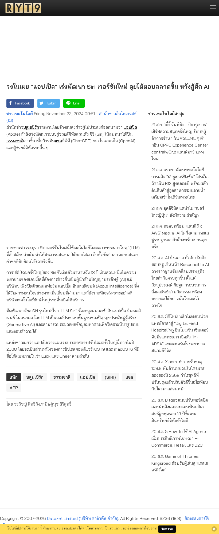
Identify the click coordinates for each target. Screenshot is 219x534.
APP (14, 387)
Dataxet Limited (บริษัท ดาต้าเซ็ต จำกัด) (82, 518)
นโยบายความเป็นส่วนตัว (102, 528)
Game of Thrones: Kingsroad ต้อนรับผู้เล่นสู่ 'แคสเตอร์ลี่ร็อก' (179, 463)
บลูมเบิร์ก (31, 127)
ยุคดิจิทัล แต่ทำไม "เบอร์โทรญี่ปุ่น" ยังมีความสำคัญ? (177, 211)
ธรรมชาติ (14, 140)
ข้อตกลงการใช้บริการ (142, 528)
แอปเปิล (130, 127)
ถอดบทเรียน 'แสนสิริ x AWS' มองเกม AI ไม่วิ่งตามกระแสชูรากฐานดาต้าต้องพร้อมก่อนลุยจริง (180, 236)
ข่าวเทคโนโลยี (19, 113)
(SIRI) (110, 377)
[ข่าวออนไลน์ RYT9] (21, 8)
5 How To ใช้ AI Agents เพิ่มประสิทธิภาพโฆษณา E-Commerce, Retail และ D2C (179, 438)
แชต (58, 140)
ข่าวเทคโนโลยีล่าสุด (166, 113)
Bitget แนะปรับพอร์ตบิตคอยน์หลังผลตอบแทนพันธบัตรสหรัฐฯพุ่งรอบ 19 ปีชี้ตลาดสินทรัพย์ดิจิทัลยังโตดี (179, 410)
